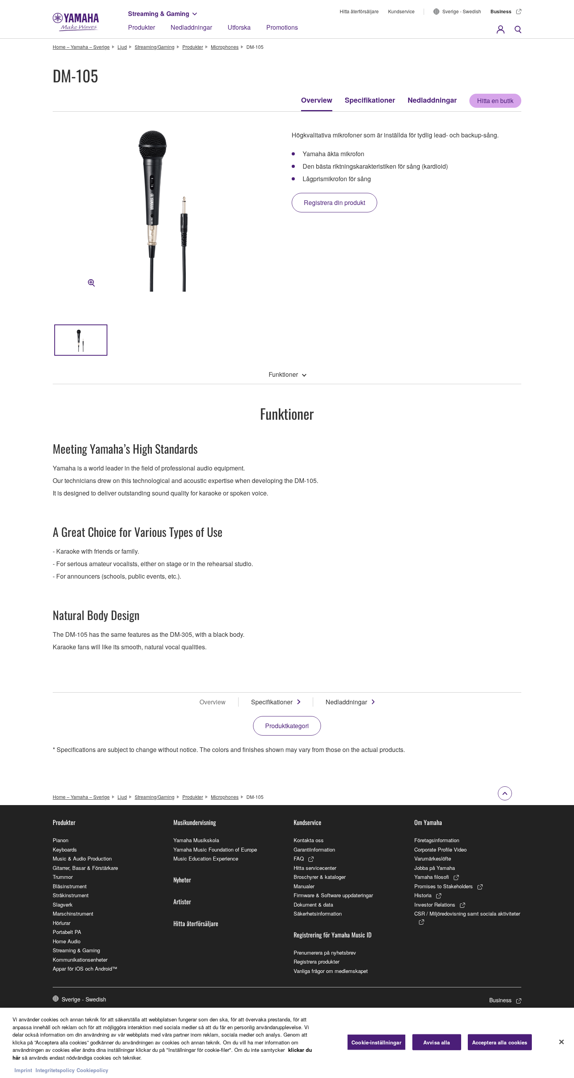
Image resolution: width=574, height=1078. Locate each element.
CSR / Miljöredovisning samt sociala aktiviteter (467, 913)
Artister (182, 901)
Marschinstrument (73, 913)
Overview (316, 100)
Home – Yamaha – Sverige (81, 46)
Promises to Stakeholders (443, 886)
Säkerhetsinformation (318, 913)
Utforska (239, 27)
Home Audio (66, 941)
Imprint (23, 1070)
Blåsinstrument (70, 886)
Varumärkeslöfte (432, 858)
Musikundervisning (194, 822)
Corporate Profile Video (440, 849)
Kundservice (401, 11)
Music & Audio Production (82, 858)
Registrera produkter (316, 961)
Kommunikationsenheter (80, 959)
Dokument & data (313, 904)
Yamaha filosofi (431, 876)
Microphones (225, 46)
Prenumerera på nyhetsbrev (325, 952)
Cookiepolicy (92, 1070)
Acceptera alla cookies (500, 1042)
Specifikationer (370, 100)
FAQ (299, 858)
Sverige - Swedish (461, 11)
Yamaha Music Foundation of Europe (215, 849)
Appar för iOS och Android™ (85, 968)
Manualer (304, 886)
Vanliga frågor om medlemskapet (331, 971)
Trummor (63, 876)
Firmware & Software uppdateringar (333, 895)
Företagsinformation (436, 840)
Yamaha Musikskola (196, 840)
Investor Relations (434, 904)
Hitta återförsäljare (359, 11)
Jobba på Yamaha (434, 867)
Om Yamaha (428, 822)
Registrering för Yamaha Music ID (332, 934)
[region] (287, 1043)
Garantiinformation (314, 849)
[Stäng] (561, 1042)
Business (501, 11)
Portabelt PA (67, 931)
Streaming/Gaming (155, 46)
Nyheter (182, 879)
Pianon (60, 840)
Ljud (122, 46)
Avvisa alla (436, 1042)
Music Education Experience (205, 858)
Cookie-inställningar (376, 1042)
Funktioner (283, 374)
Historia (422, 895)
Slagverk (63, 904)
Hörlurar (61, 923)
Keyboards (65, 849)
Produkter (141, 27)
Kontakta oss (309, 840)
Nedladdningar (191, 27)
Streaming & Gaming (158, 13)
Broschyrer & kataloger (320, 876)
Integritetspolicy (55, 1070)
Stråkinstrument (71, 895)
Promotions (282, 27)
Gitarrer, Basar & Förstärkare (85, 867)
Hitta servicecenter (315, 867)
